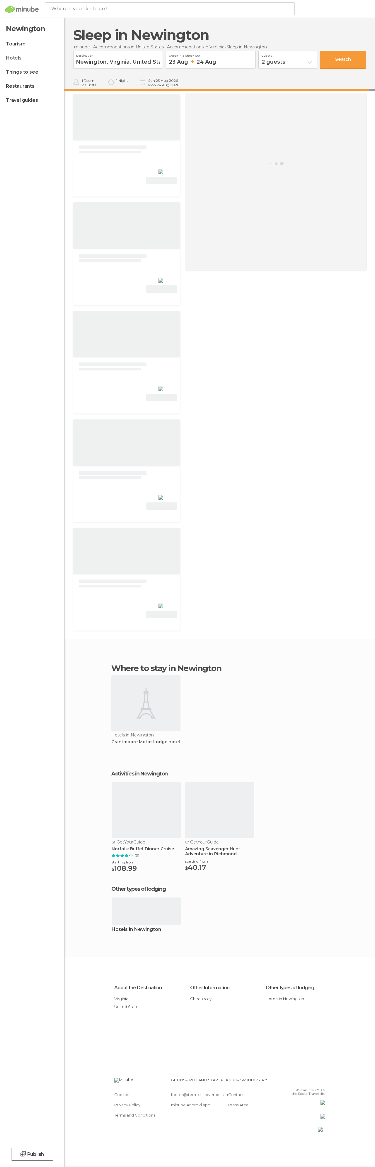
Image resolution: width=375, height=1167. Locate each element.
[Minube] (22, 9)
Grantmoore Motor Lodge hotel (145, 741)
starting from (123, 862)
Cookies (122, 1094)
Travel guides (22, 100)
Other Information (209, 987)
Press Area (238, 1104)
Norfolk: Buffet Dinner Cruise (143, 848)
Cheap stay (201, 998)
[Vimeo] (313, 1081)
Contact (236, 1094)
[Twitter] (306, 1081)
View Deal (162, 180)
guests (266, 55)
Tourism (15, 44)
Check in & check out (184, 55)
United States (127, 1006)
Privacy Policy (127, 1104)
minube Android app (190, 1104)
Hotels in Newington (136, 929)
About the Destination (138, 987)
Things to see (22, 72)
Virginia (121, 998)
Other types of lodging (290, 987)
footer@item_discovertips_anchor (204, 1094)
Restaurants (20, 86)
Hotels (14, 58)
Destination (84, 55)
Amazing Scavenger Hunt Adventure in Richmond (212, 851)
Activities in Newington (139, 773)
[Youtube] (321, 1081)
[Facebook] (298, 1081)
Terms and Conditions (134, 1115)
